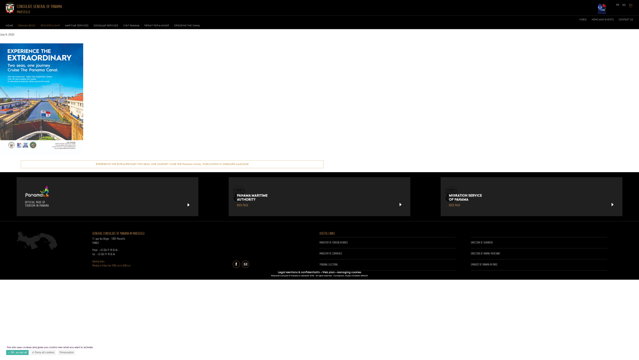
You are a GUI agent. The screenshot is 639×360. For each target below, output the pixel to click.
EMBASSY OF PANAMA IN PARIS (484, 264)
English (630, 6)
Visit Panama (131, 25)
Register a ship (50, 25)
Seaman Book (27, 25)
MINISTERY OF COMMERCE (331, 253)
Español (624, 6)
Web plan (328, 272)
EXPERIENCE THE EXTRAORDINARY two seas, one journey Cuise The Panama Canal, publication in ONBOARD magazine (172, 164)
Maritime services (77, 25)
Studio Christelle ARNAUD (356, 275)
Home (9, 25)
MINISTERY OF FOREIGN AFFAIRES (334, 242)
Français (618, 6)
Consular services (106, 25)
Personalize (67, 352)
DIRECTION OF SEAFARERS (482, 242)
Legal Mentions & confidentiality (299, 272)
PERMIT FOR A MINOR (156, 25)
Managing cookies (349, 272)
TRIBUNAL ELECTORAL (329, 264)
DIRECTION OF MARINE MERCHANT (485, 253)
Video (583, 19)
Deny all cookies (44, 352)
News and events (603, 19)
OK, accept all (18, 352)
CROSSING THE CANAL (187, 25)
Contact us (626, 19)
